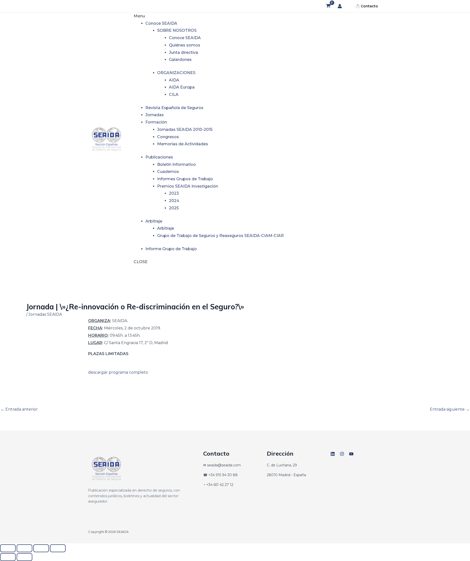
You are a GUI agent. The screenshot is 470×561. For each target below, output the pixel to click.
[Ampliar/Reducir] (8, 548)
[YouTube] (351, 454)
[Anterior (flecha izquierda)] (8, 557)
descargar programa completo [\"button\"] (118, 372)
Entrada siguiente (450, 409)
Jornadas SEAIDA (45, 314)
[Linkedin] (332, 454)
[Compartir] (41, 548)
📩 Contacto (367, 6)
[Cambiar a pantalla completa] (24, 548)
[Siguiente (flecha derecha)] (24, 557)
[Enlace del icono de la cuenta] (340, 6)
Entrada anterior (19, 409)
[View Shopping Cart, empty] (328, 6)
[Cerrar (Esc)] (58, 548)
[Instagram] (342, 454)
